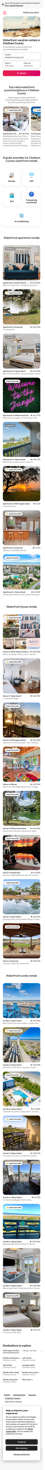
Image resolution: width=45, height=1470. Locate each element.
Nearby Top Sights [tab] (30, 1351)
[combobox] (21, 57)
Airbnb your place (31, 12)
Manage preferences (21, 1454)
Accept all (22, 1442)
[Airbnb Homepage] (4, 12)
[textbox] (12, 65)
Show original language (14, 5)
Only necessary (22, 1448)
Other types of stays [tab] (11, 1351)
